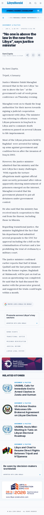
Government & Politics (11, 25)
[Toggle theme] (40, 3)
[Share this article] (27, 55)
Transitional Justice (16, 336)
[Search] (35, 3)
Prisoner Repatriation (16, 341)
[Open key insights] (39, 55)
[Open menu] (2, 3)
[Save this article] (33, 55)
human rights (12, 332)
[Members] (30, 3)
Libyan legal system (15, 351)
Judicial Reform (13, 346)
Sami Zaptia (7, 54)
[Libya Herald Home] (15, 3)
